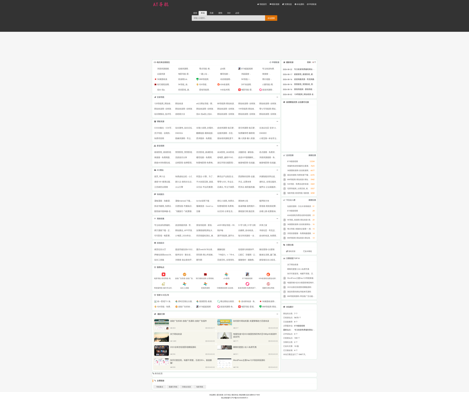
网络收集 (160, 219)
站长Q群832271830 (253, 395)
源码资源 (291, 251)
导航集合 (159, 387)
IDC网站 (160, 170)
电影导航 (199, 387)
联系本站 (235, 395)
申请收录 (275, 62)
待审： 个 (311, 62)
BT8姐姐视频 (299, 338)
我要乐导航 (173, 387)
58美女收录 (186, 387)
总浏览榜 (289, 155)
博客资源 (160, 121)
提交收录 (220, 395)
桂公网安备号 (226, 398)
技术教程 (308, 251)
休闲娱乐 (160, 194)
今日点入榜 (290, 200)
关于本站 (227, 395)
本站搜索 (271, 18)
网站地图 (242, 395)
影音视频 (160, 146)
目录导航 (160, 97)
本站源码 (212, 395)
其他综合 (160, 243)
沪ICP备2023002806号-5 (239, 398)
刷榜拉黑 (312, 155)
